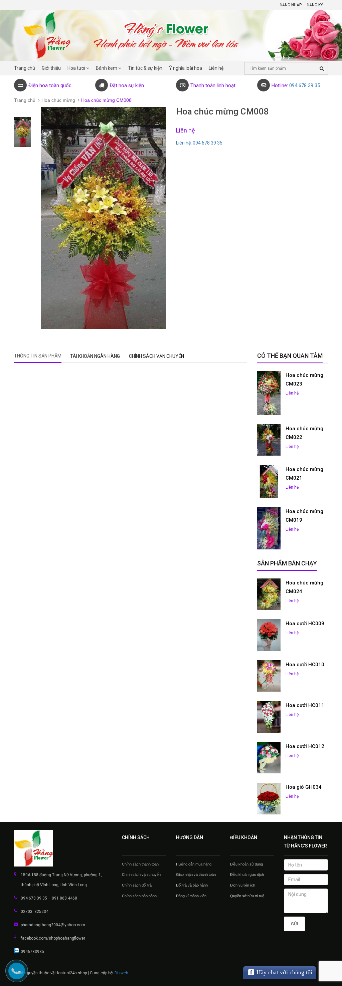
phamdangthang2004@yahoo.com (53, 925)
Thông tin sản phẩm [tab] (37, 355)
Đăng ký (315, 5)
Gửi (294, 923)
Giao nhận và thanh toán (196, 875)
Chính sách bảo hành (139, 896)
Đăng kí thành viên (191, 896)
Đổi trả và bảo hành (192, 885)
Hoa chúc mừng (58, 100)
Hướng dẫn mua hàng (193, 864)
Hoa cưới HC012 (305, 746)
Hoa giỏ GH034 (304, 787)
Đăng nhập (291, 5)
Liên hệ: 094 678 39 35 (199, 143)
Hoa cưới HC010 (305, 665)
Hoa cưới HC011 (305, 705)
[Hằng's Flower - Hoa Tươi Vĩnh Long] (63, 848)
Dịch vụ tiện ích (242, 885)
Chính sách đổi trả (137, 885)
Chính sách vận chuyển (141, 875)
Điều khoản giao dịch (247, 875)
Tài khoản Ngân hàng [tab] (95, 356)
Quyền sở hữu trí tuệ (247, 896)
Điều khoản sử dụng (246, 864)
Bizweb (121, 973)
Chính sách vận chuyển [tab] (156, 356)
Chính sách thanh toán (140, 864)
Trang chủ (24, 100)
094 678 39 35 (304, 85)
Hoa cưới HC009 (305, 624)
